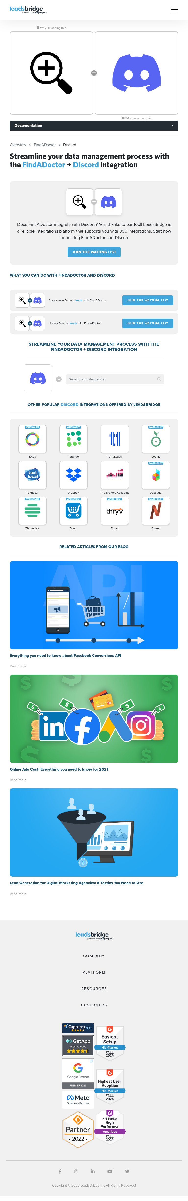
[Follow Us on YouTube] (109, 1171)
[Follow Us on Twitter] (127, 1171)
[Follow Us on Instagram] (76, 1171)
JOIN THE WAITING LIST (94, 252)
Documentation (28, 125)
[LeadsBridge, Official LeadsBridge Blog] (28, 9)
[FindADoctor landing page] (51, 73)
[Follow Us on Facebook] (60, 1171)
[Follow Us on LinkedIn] (93, 1171)
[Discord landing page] (136, 73)
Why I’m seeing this (52, 27)
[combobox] (115, 379)
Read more (18, 666)
